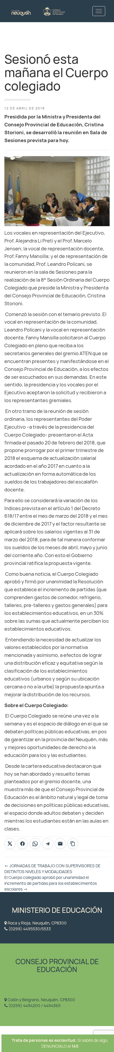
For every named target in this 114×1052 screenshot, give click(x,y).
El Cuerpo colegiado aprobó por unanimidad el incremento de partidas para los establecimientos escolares (50, 883)
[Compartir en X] (9, 843)
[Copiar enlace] (72, 843)
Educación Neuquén (38, 11)
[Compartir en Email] (60, 843)
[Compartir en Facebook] (22, 843)
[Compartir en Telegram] (47, 843)
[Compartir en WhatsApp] (35, 843)
